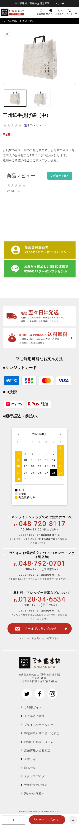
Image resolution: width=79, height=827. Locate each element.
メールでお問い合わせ (40, 628)
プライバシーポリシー (39, 724)
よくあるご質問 (34, 716)
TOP (4, 20)
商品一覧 (30, 767)
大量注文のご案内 (36, 784)
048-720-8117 (42, 524)
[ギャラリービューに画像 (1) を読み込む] (15, 98)
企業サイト (31, 759)
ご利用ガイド (33, 707)
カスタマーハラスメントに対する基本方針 (33, 539)
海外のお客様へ (34, 793)
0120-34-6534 (42, 599)
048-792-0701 (42, 563)
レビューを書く (59, 175)
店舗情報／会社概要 (37, 750)
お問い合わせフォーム (39, 741)
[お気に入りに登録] (73, 820)
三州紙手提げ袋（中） (22, 20)
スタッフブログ (34, 776)
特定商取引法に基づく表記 (42, 733)
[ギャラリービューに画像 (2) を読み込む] (39, 98)
